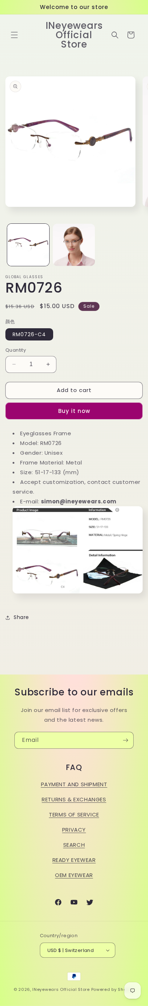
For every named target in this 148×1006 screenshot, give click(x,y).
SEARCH (74, 845)
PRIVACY (74, 829)
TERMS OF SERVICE (74, 814)
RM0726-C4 (29, 334)
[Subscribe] (125, 740)
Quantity (15, 350)
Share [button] (21, 617)
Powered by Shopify (113, 989)
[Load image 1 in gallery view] (28, 245)
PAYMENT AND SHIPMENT (74, 784)
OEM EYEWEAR (74, 875)
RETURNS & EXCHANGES (74, 799)
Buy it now (74, 411)
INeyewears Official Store (61, 989)
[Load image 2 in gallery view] (74, 245)
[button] (14, 35)
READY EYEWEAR (74, 860)
